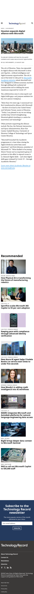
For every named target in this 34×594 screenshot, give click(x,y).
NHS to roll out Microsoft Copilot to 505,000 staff (16, 467)
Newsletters (5, 561)
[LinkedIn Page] (8, 567)
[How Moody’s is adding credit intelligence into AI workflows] (13, 376)
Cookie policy (4, 591)
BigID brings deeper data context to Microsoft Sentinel (16, 442)
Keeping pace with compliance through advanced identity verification (15, 333)
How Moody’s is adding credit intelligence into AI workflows (15, 388)
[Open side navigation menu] (2, 23)
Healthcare (8, 464)
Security (7, 438)
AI (8, 303)
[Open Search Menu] (32, 23)
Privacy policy (4, 588)
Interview (3, 385)
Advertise (4, 564)
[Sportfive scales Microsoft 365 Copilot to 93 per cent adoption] (13, 294)
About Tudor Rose (5, 582)
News (2, 28)
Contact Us (4, 557)
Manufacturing (10, 276)
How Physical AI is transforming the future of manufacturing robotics (16, 280)
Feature (3, 276)
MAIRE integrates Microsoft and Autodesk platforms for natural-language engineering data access (17, 415)
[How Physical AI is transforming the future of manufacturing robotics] (13, 266)
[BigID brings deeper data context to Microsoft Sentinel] (13, 429)
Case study (4, 303)
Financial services (13, 329)
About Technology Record (9, 554)
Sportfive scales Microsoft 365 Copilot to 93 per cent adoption (15, 307)
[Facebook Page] (2, 567)
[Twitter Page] (5, 567)
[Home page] (17, 23)
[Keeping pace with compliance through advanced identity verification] (13, 320)
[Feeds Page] (11, 567)
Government (10, 28)
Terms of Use (4, 585)
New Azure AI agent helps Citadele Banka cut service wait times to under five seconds (17, 361)
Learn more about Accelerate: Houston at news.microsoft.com (15, 166)
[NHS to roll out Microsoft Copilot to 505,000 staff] (13, 455)
